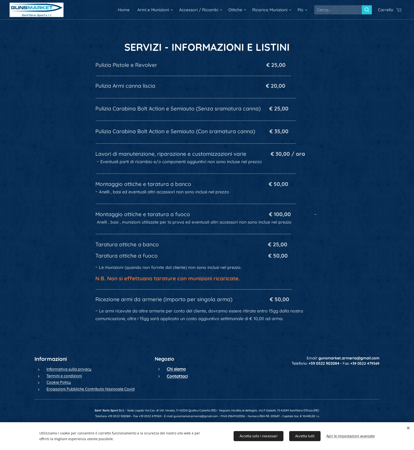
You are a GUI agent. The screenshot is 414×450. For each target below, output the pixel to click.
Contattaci (177, 376)
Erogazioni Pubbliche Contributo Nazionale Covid (90, 389)
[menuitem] (125, 10)
